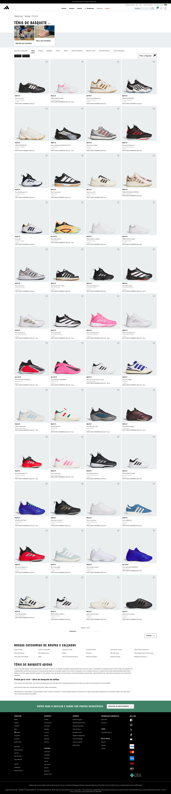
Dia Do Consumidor (44, 649)
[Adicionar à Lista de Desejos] (46, 62)
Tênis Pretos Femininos (141, 649)
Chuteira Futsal (91, 649)
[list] (85, 51)
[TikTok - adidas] (143, 734)
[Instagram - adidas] (143, 725)
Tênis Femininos (19, 653)
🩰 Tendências (89, 8)
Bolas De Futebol (91, 657)
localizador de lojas (129, 5)
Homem (71, 8)
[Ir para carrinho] (165, 8)
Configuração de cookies (35, 785)
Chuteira (89, 653)
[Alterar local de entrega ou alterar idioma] (165, 5)
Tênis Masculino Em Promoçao (143, 653)
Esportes (99, 8)
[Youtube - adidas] (143, 739)
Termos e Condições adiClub (122, 785)
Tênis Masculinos (43, 653)
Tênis (40, 657)
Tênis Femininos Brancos (70, 657)
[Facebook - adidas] (143, 720)
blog (137, 5)
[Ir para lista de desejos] (161, 8)
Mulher (64, 8)
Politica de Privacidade (108, 785)
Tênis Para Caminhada (21, 657)
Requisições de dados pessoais (51, 785)
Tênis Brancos (114, 653)
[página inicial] (6, 8)
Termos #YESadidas (136, 785)
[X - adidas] (143, 730)
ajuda (140, 5)
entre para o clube (158, 5)
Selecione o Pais (96, 785)
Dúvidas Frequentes (85, 785)
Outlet (107, 8)
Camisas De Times (116, 649)
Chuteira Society (67, 649)
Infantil (79, 8)
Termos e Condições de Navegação (70, 785)
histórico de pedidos (148, 5)
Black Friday (18, 649)
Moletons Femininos (140, 657)
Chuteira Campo (115, 657)
